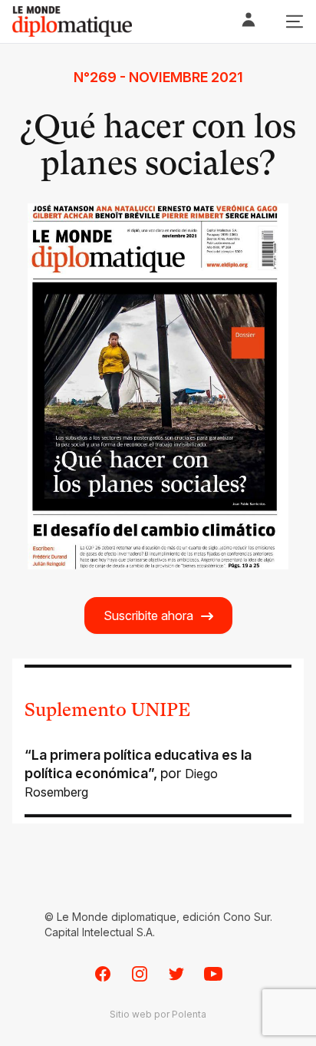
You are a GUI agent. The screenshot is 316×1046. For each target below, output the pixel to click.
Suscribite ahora (148, 615)
